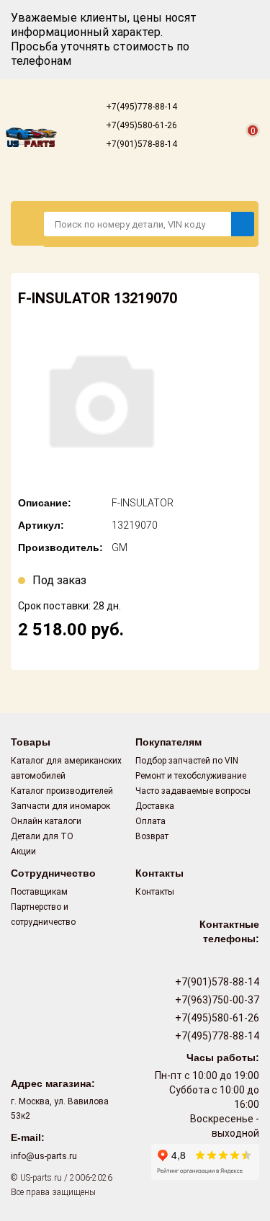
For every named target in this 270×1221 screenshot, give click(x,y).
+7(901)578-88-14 (140, 144)
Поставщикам (39, 892)
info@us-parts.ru (44, 1156)
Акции (23, 851)
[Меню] (28, 223)
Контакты (154, 892)
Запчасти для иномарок (60, 806)
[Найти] (242, 224)
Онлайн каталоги (46, 821)
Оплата (150, 821)
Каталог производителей (62, 791)
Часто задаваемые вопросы (193, 791)
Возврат (151, 836)
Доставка (154, 806)
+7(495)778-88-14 (140, 107)
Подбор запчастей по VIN (186, 761)
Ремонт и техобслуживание (190, 776)
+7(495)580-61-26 (140, 125)
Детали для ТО (42, 836)
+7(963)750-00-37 (216, 1000)
